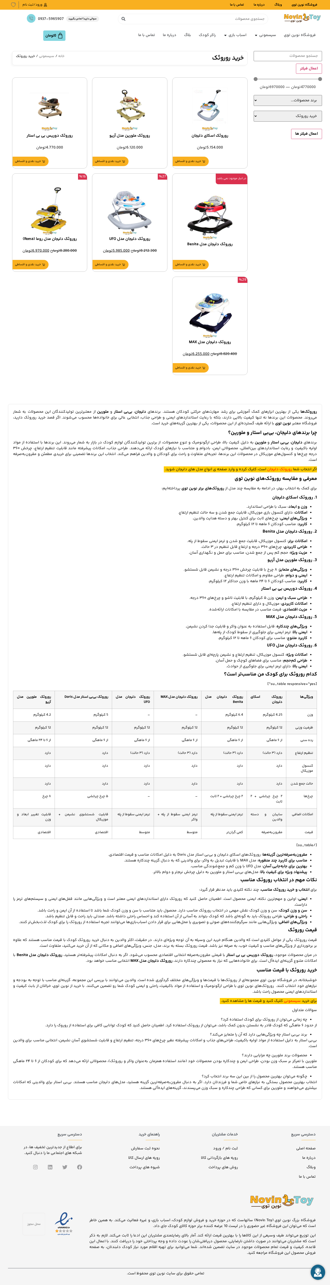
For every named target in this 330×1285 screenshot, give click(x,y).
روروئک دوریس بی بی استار (50, 136)
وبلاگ (278, 4)
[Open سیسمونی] (256, 35)
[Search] (123, 19)
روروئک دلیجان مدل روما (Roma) (50, 239)
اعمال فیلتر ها (306, 134)
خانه (61, 56)
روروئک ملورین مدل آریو (129, 136)
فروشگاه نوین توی (304, 4)
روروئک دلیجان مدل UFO (129, 239)
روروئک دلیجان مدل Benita (210, 244)
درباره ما (259, 4)
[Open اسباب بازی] (225, 35)
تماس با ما (237, 4)
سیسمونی (46, 56)
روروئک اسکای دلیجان (210, 136)
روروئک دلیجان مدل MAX (210, 342)
